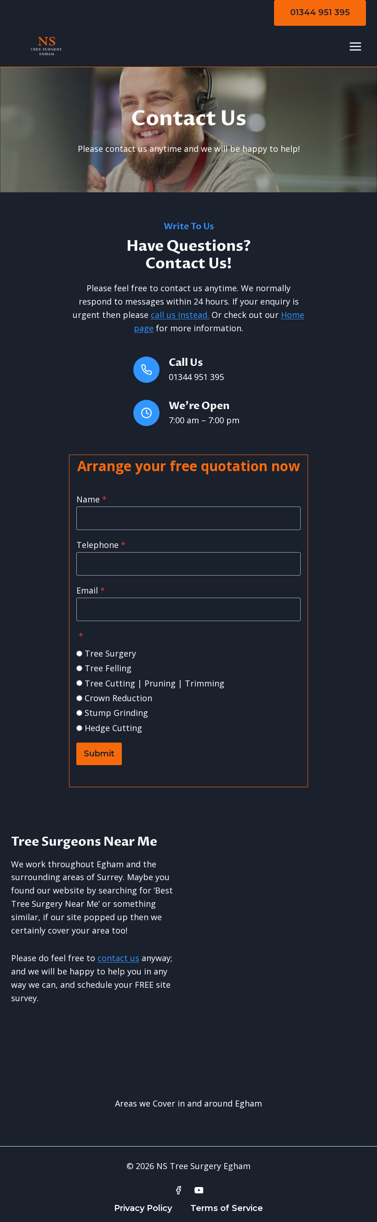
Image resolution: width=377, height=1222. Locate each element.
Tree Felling (108, 668)
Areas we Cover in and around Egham (188, 1103)
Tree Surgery (110, 653)
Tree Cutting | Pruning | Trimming (154, 683)
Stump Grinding (116, 712)
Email (90, 590)
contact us (118, 957)
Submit (99, 754)
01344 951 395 (320, 12)
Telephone (101, 544)
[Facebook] (178, 1190)
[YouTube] (199, 1190)
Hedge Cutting (113, 727)
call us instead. (180, 314)
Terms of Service (226, 1208)
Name (91, 499)
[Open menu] (355, 46)
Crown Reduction (118, 697)
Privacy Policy (143, 1208)
